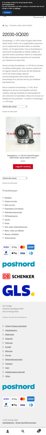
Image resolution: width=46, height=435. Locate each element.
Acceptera (7, 12)
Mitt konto (9, 351)
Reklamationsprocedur (13, 359)
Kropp (7, 223)
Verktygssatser (10, 238)
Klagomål (9, 338)
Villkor (7, 376)
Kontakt (8, 347)
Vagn (7, 368)
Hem (6, 25)
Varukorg (35, 429)
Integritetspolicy (11, 330)
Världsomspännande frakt (15, 372)
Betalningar (9, 334)
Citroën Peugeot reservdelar (16, 326)
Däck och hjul (10, 205)
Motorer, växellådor (12, 234)
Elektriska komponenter (13, 212)
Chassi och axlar (11, 201)
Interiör (7, 220)
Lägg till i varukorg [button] (23, 166)
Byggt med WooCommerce (26, 422)
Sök (23, 431)
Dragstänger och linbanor (14, 209)
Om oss (8, 355)
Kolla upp (9, 343)
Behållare (8, 198)
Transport (8, 363)
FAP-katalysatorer (11, 216)
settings (17, 8)
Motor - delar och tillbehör (14, 230)
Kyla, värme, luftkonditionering (16, 227)
